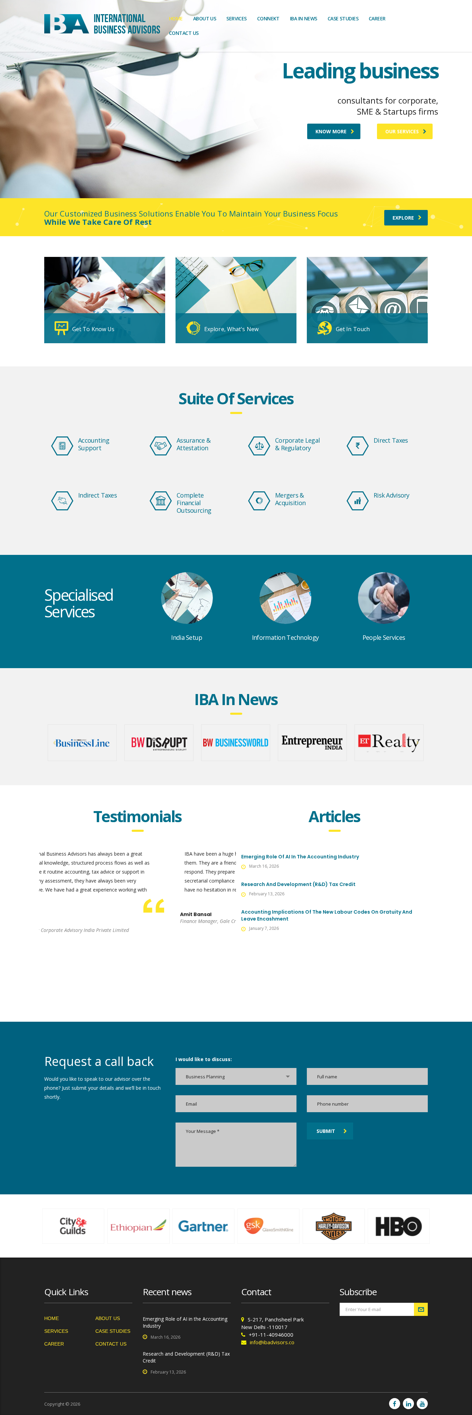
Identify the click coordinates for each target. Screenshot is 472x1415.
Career (377, 18)
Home (176, 18)
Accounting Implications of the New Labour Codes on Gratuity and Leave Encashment (326, 915)
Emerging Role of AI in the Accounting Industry (300, 856)
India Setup (186, 637)
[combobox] (236, 1076)
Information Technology (285, 637)
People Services (383, 637)
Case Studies (343, 18)
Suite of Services (235, 398)
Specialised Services (78, 603)
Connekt (268, 18)
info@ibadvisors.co (272, 1342)
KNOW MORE (331, 131)
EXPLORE (403, 217)
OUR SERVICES (402, 131)
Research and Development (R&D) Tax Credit (298, 884)
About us (204, 18)
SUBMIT (326, 1131)
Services (236, 18)
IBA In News (303, 18)
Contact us (183, 33)
